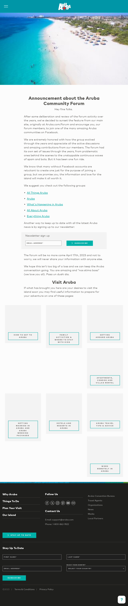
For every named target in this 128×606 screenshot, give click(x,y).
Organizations (95, 505)
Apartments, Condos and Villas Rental (105, 380)
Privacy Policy (47, 589)
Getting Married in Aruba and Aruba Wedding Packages (23, 429)
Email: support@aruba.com (59, 519)
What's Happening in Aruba (45, 204)
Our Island (9, 515)
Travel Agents (95, 500)
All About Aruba (37, 210)
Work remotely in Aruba (105, 468)
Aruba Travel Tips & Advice (105, 424)
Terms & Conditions (24, 589)
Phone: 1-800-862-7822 (57, 524)
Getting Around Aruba (105, 336)
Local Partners (95, 518)
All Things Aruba (37, 192)
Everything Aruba (38, 216)
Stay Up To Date (21, 535)
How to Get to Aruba (23, 336)
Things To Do (10, 501)
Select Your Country (75, 565)
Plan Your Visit (12, 508)
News (91, 509)
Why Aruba (9, 494)
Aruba (31, 198)
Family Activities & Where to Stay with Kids (64, 338)
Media (91, 514)
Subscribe (81, 243)
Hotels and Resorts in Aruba (64, 425)
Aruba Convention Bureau (101, 496)
